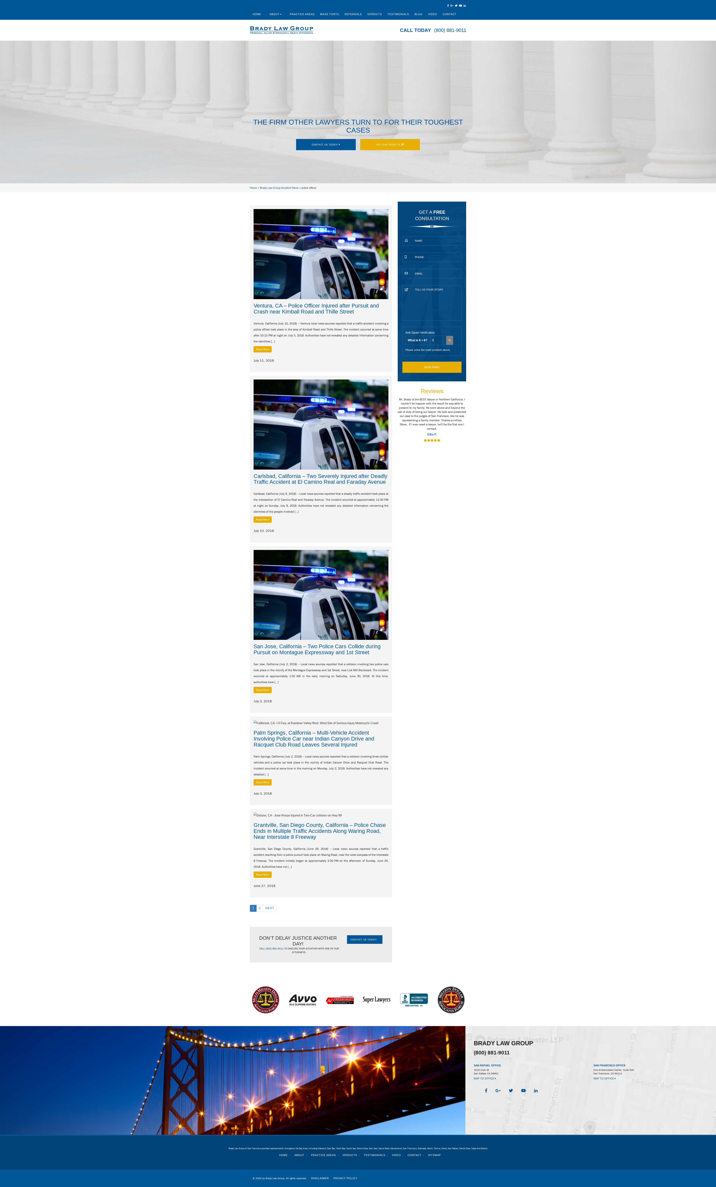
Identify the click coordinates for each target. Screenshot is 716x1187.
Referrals (353, 14)
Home (257, 14)
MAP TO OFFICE (484, 1078)
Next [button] (468, 422)
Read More (262, 349)
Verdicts (374, 14)
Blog (418, 14)
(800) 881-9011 (450, 30)
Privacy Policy (345, 1178)
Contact (449, 14)
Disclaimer (320, 1178)
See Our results (388, 144)
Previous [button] (395, 422)
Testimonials (398, 14)
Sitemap (434, 1155)
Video (432, 14)
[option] (404, 420)
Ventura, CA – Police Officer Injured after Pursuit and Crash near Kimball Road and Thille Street (316, 309)
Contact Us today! (325, 144)
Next (269, 908)
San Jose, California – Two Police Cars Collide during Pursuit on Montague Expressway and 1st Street (317, 649)
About (275, 14)
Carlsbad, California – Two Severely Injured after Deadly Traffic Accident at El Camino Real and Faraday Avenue (320, 479)
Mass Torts (329, 14)
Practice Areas (302, 14)
